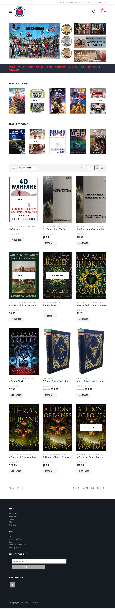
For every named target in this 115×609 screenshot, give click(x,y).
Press (11, 519)
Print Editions (101, 454)
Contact (12, 525)
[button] (11, 11)
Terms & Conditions (17, 544)
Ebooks (61, 134)
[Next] (103, 488)
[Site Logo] (19, 11)
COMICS (12, 66)
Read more (22, 111)
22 (87, 488)
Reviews (12, 516)
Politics (28, 226)
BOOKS (75, 66)
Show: (83, 168)
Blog (11, 522)
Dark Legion (40, 66)
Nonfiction (19, 226)
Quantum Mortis (60, 66)
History (96, 226)
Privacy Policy (15, 547)
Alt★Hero (21, 66)
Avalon (30, 66)
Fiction (83, 66)
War (33, 226)
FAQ (10, 536)
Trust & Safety (15, 539)
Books (14, 138)
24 (98, 488)
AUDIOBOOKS (14, 69)
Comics (15, 97)
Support (12, 542)
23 (92, 488)
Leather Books (48, 378)
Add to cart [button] (43, 111)
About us (13, 513)
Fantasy (51, 302)
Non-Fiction (92, 66)
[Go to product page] (57, 199)
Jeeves (49, 66)
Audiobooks (81, 226)
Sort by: (13, 168)
